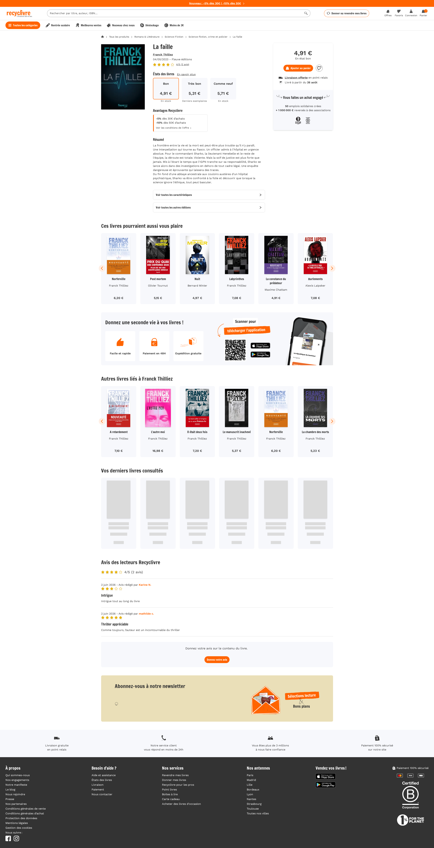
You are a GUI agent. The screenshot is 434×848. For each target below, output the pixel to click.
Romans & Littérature (146, 36)
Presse (9, 799)
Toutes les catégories (25, 25)
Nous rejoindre (15, 794)
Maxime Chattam (276, 289)
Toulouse (253, 808)
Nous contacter (102, 794)
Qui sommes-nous (17, 775)
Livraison (98, 784)
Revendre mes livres (175, 775)
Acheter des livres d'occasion (181, 803)
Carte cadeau (171, 799)
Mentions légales (16, 823)
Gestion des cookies (18, 827)
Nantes (251, 799)
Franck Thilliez (163, 54)
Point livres (169, 789)
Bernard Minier (197, 285)
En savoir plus (186, 74)
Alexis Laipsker (315, 285)
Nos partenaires (16, 803)
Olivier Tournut (158, 285)
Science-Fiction (174, 36)
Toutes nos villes (258, 813)
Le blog (10, 789)
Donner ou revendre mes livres (349, 13)
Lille (249, 784)
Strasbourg (254, 803)
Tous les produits (119, 36)
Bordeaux (253, 789)
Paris (250, 775)
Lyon (250, 794)
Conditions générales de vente (25, 808)
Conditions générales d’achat (24, 813)
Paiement (98, 789)
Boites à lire (170, 794)
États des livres (102, 780)
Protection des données (21, 818)
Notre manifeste (16, 784)
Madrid (251, 780)
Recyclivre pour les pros (178, 784)
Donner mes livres (174, 780)
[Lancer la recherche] (306, 13)
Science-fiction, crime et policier (208, 36)
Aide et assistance (104, 775)
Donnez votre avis (217, 660)
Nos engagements (17, 780)
